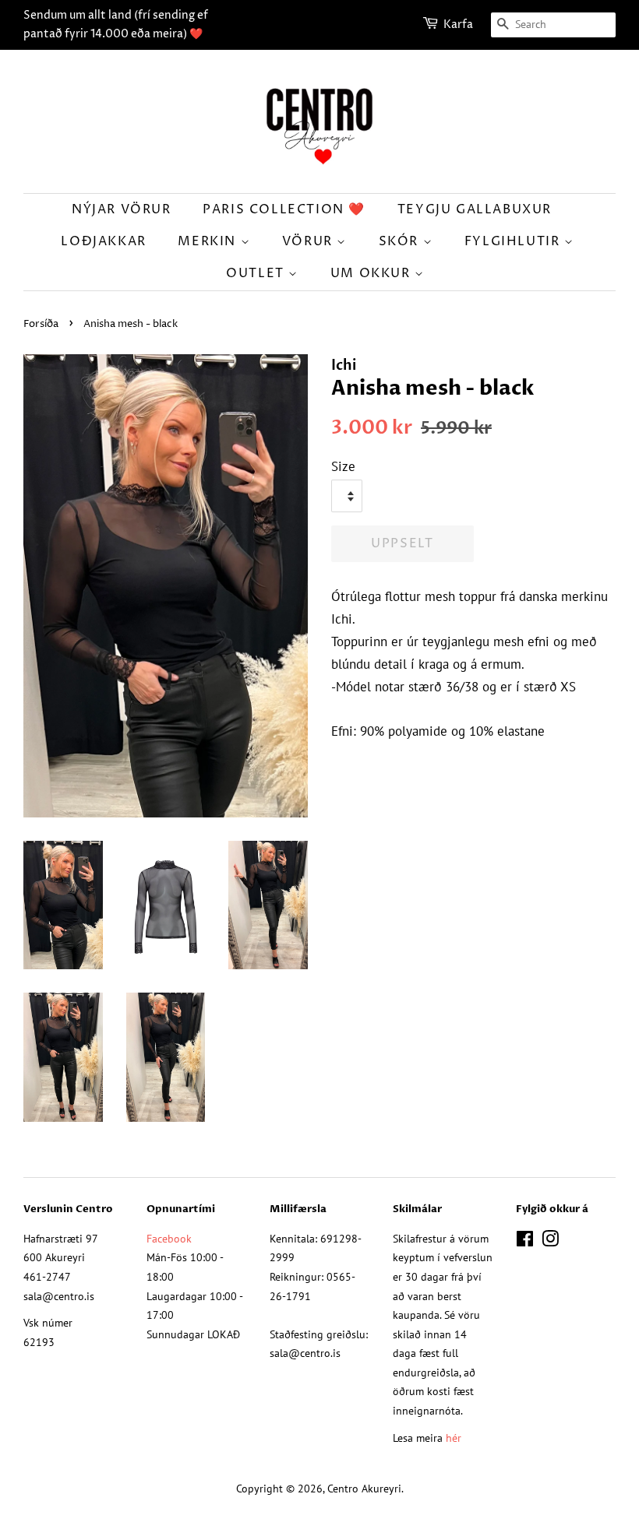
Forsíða (40, 324)
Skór (401, 241)
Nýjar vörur (121, 209)
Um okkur (372, 273)
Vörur (309, 241)
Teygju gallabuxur (474, 209)
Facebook (169, 1238)
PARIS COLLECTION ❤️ (284, 209)
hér (453, 1437)
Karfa (458, 24)
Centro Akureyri (364, 1488)
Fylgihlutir (514, 241)
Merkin (209, 241)
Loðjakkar (103, 241)
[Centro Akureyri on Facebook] (525, 1241)
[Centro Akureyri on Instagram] (550, 1241)
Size (343, 466)
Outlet (257, 273)
